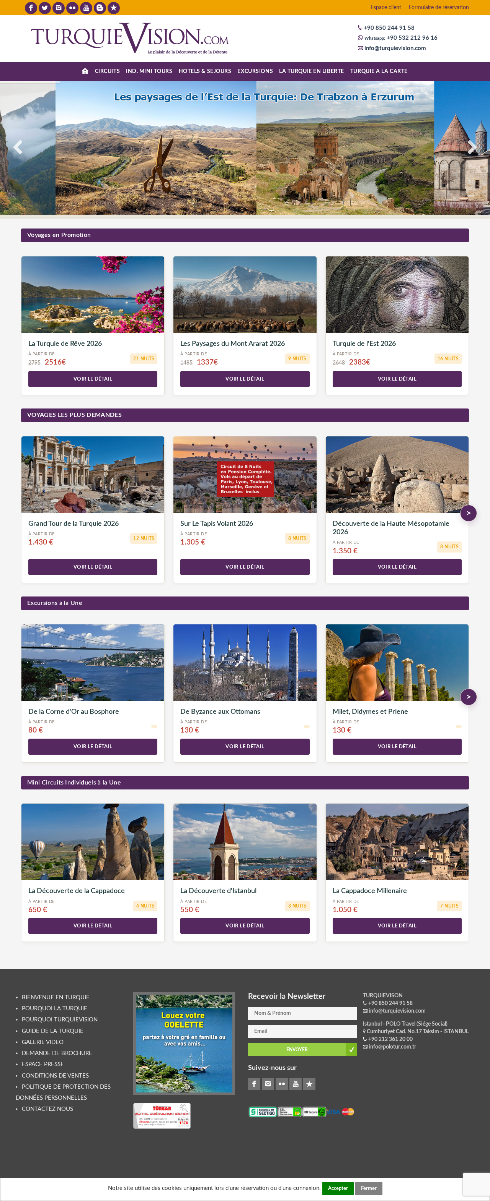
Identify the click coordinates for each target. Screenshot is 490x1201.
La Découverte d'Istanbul (218, 891)
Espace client (386, 7)
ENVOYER (297, 1049)
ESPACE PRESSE (43, 1064)
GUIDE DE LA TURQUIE (52, 1031)
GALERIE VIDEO (43, 1042)
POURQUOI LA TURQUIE (54, 1008)
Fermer (369, 1188)
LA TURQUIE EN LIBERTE (311, 71)
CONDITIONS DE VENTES (55, 1076)
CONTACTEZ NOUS (47, 1109)
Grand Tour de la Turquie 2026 (73, 523)
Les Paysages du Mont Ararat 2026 (232, 343)
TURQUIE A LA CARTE (379, 71)
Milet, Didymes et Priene (370, 711)
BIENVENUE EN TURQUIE (56, 997)
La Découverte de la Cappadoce (76, 891)
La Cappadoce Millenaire (370, 891)
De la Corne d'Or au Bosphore (73, 711)
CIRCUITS (107, 71)
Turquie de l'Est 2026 (364, 343)
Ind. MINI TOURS (149, 71)
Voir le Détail (93, 379)
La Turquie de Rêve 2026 (65, 343)
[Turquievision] (130, 38)
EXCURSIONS (255, 71)
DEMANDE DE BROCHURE (57, 1053)
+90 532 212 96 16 (411, 38)
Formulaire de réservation (439, 7)
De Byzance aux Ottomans (220, 711)
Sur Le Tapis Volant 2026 (216, 523)
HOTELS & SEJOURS (205, 71)
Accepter (338, 1188)
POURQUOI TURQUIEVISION (60, 1020)
